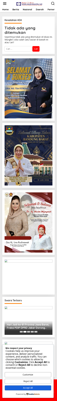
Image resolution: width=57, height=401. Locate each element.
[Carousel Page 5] (35, 332)
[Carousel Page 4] (32, 332)
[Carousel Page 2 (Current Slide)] (24, 332)
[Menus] (4, 3)
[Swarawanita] (29, 3)
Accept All (28, 387)
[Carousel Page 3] (28, 332)
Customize (28, 374)
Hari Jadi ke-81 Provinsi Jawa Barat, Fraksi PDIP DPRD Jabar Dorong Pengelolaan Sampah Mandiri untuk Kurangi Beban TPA (28, 326)
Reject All (28, 381)
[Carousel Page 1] (21, 332)
